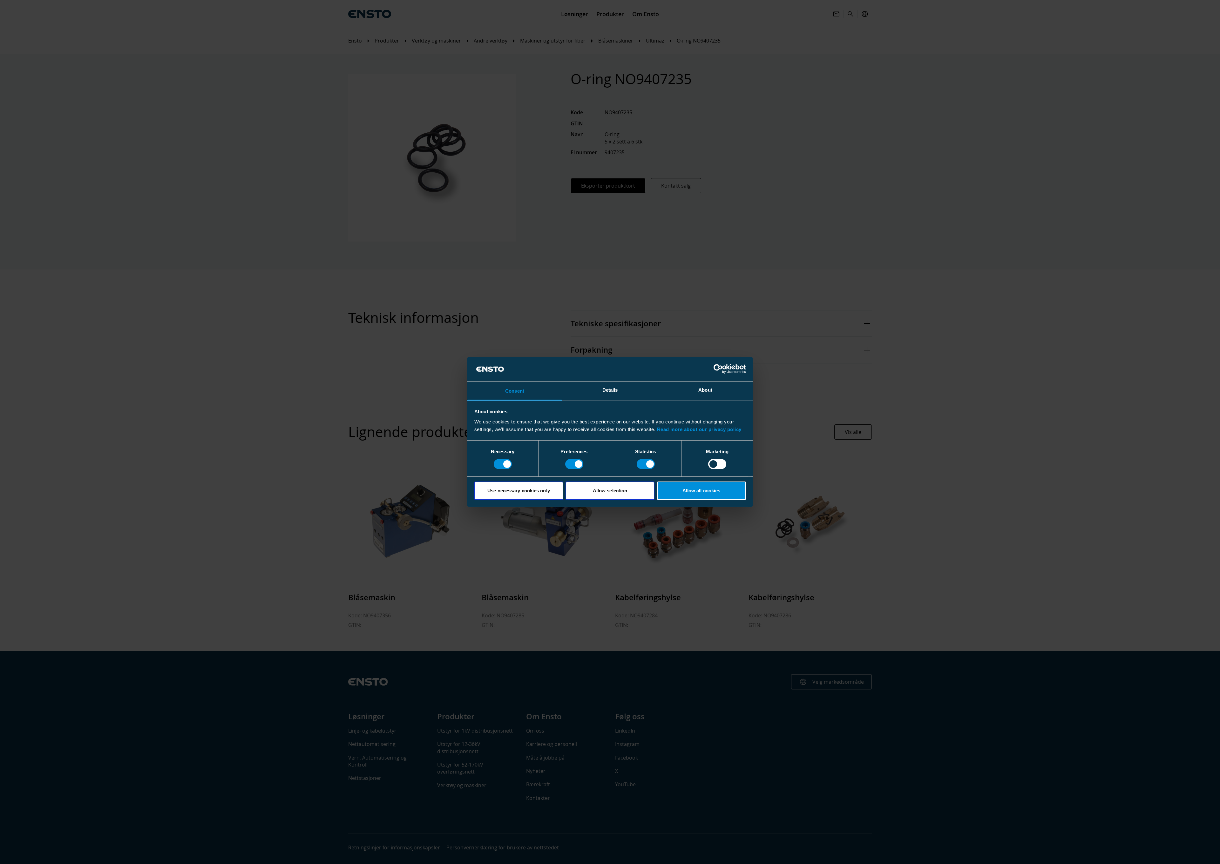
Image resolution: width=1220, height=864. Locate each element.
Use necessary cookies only (518, 490)
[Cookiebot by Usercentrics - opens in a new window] (718, 369)
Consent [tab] (514, 391)
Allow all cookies (701, 490)
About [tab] (705, 390)
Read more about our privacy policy (699, 429)
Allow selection (610, 490)
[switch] (574, 464)
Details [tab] (610, 390)
